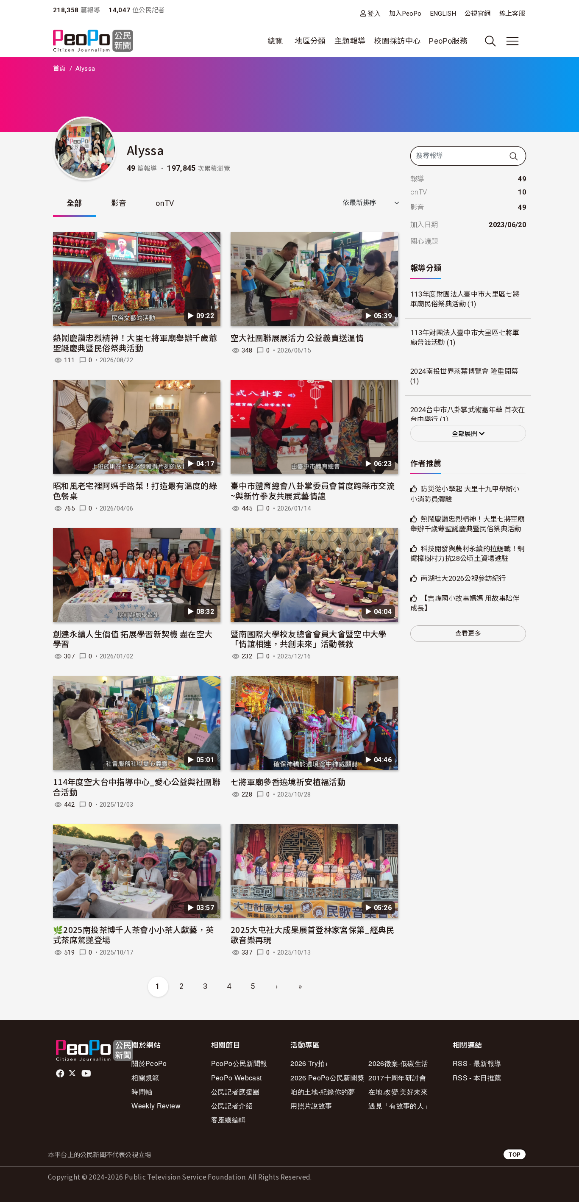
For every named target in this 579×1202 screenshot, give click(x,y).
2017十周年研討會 (397, 1078)
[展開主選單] (512, 41)
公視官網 (477, 13)
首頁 (59, 68)
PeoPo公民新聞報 (239, 1063)
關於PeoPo (149, 1063)
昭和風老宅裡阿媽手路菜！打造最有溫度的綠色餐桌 (135, 490)
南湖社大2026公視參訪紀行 (463, 579)
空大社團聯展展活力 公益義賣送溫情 (297, 337)
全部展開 (465, 434)
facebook (61, 1073)
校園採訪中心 (397, 40)
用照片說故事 (311, 1105)
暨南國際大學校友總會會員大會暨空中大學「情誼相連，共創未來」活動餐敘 (309, 639)
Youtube (86, 1073)
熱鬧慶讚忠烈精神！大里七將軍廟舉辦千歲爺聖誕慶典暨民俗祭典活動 (135, 342)
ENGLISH (443, 13)
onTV (165, 203)
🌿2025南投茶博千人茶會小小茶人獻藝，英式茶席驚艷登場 (133, 934)
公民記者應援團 (235, 1092)
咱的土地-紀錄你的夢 (322, 1092)
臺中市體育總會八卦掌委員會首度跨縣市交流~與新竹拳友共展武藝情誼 (313, 490)
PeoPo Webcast (236, 1078)
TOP (515, 1154)
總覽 (275, 40)
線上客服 (512, 13)
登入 (374, 13)
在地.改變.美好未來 (398, 1092)
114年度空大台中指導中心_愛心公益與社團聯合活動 (136, 786)
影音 (119, 203)
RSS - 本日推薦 (477, 1078)
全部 (74, 203)
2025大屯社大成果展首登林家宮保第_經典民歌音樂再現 (313, 934)
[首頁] (93, 41)
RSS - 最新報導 (477, 1063)
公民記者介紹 (232, 1105)
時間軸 (141, 1092)
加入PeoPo (405, 13)
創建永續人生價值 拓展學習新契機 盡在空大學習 (133, 639)
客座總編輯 (228, 1119)
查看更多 (468, 633)
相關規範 (145, 1078)
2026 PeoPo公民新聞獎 (327, 1078)
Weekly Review (156, 1105)
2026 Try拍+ (309, 1063)
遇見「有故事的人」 (399, 1105)
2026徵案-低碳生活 (398, 1063)
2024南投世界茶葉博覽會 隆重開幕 (464, 371)
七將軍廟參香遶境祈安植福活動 (288, 781)
